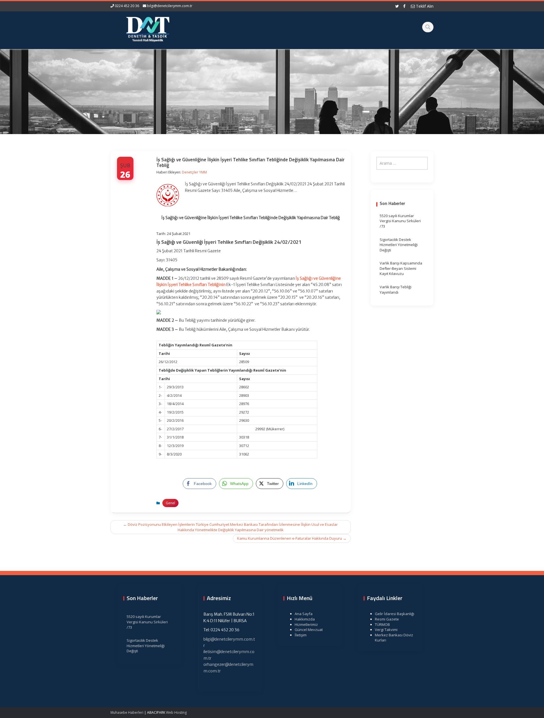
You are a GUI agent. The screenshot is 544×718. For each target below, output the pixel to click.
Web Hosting (176, 712)
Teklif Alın (424, 6)
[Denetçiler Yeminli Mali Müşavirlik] (147, 28)
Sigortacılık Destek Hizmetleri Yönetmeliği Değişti (399, 245)
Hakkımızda (305, 619)
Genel (170, 503)
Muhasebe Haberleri (126, 712)
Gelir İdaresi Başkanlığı (394, 613)
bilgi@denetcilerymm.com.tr (169, 5)
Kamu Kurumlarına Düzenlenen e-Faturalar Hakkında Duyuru (292, 538)
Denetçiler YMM (194, 172)
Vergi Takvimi (386, 629)
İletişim (301, 634)
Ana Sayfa (304, 613)
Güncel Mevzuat (309, 629)
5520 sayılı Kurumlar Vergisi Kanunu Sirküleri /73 (400, 221)
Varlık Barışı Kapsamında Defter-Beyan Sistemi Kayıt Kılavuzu (401, 268)
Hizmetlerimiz (306, 624)
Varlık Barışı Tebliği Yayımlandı (395, 289)
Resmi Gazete (387, 619)
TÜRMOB (382, 624)
